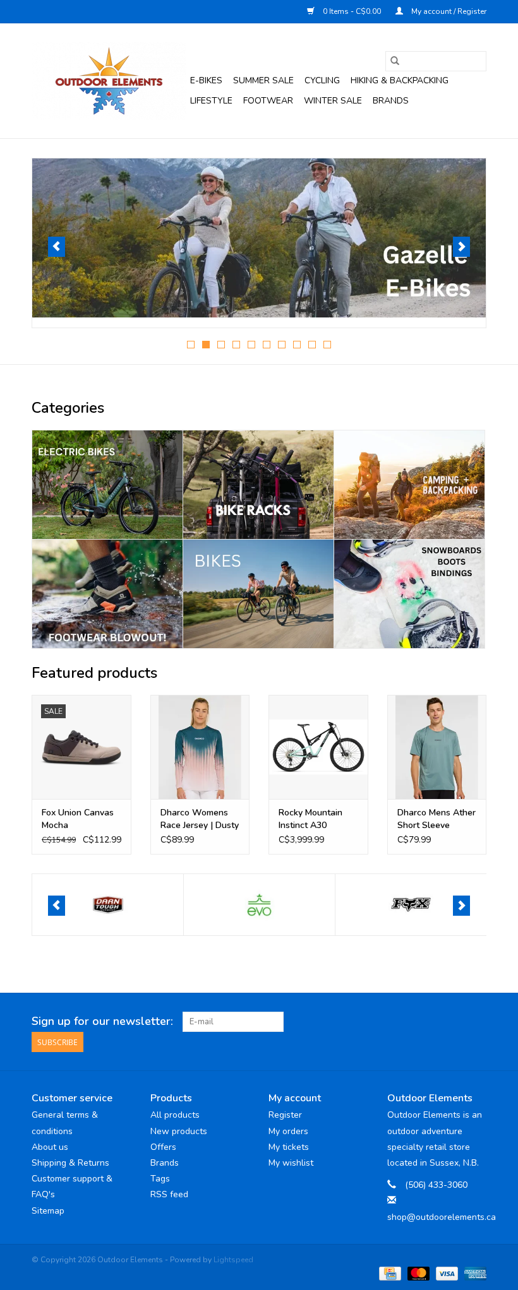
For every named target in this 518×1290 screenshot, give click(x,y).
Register (285, 1115)
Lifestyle (211, 101)
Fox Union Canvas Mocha (78, 819)
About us (50, 1147)
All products (175, 1115)
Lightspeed (233, 1260)
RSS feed (169, 1194)
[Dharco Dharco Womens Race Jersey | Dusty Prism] (200, 747)
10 (327, 344)
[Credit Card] (388, 1273)
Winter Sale (333, 101)
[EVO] (107, 904)
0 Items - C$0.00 (352, 11)
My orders (288, 1131)
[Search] (394, 61)
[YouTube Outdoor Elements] (453, 1022)
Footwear (268, 101)
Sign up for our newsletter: (102, 1021)
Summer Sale (263, 80)
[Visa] (445, 1273)
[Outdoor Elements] (109, 80)
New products (178, 1131)
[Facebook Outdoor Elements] (431, 1022)
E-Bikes (206, 80)
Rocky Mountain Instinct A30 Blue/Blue (310, 819)
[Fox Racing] (410, 904)
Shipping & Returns (70, 1163)
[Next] (461, 247)
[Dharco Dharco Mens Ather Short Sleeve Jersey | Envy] (437, 747)
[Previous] (56, 247)
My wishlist (290, 1163)
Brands (391, 101)
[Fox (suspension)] (259, 904)
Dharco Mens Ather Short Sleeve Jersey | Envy (436, 819)
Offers (163, 1147)
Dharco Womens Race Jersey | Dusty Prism (199, 819)
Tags (160, 1179)
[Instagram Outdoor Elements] (476, 1022)
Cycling (322, 80)
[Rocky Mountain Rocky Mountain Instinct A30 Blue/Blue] (318, 747)
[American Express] (473, 1273)
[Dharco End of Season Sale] (259, 237)
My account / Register (447, 11)
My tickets (288, 1147)
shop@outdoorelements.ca (441, 1217)
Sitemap (48, 1211)
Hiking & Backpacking (400, 80)
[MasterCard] (417, 1273)
